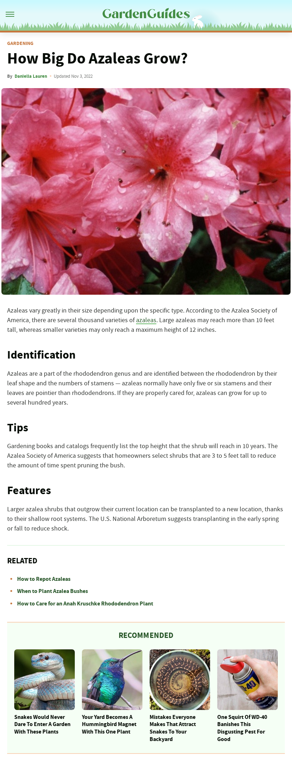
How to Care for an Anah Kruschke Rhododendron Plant (85, 603)
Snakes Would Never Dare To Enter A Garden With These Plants (42, 725)
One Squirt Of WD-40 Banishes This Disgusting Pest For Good (242, 728)
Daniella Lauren (31, 76)
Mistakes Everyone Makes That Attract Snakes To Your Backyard (173, 728)
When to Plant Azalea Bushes (52, 591)
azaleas (146, 320)
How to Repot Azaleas (44, 579)
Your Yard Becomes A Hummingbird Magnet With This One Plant (109, 725)
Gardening (20, 43)
